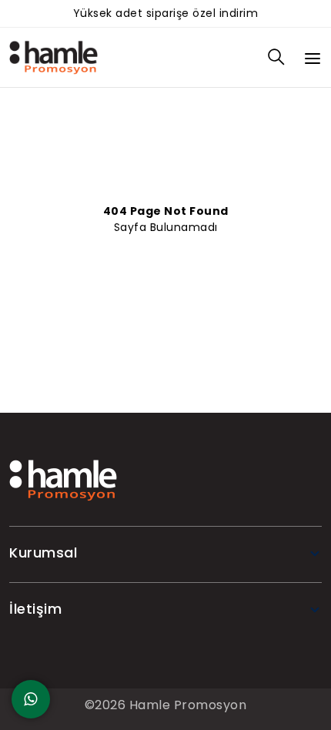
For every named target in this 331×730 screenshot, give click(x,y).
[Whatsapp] (31, 699)
